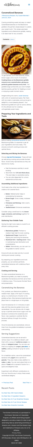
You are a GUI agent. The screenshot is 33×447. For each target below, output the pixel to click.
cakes (26, 346)
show (12, 39)
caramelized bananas (18, 140)
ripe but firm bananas (14, 157)
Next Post (27, 382)
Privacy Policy (16, 433)
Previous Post (7, 382)
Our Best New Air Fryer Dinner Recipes (14, 402)
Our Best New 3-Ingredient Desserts (13, 396)
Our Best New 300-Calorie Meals (12, 393)
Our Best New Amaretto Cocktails (12, 405)
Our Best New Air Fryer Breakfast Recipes (15, 399)
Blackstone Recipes (8, 15)
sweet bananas (23, 95)
